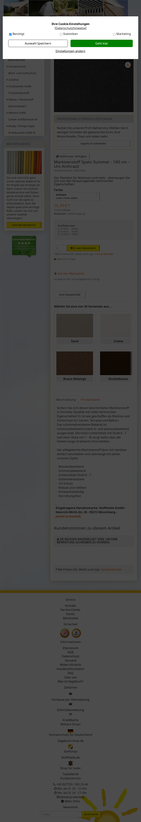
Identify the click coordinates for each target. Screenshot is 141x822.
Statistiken (70, 34)
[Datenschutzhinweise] (70, 28)
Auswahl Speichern (38, 43)
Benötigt (18, 34)
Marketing (123, 34)
